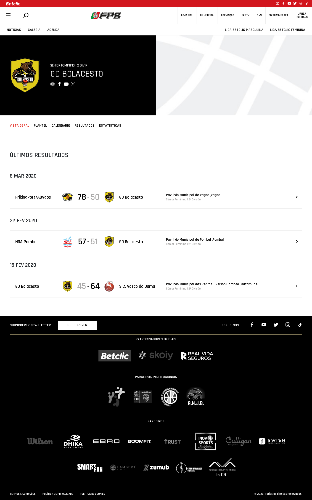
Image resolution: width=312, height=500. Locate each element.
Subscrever (77, 325)
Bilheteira (207, 15)
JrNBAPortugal (302, 15)
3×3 (259, 15)
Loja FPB (187, 15)
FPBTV (245, 15)
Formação (227, 15)
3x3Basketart (278, 15)
